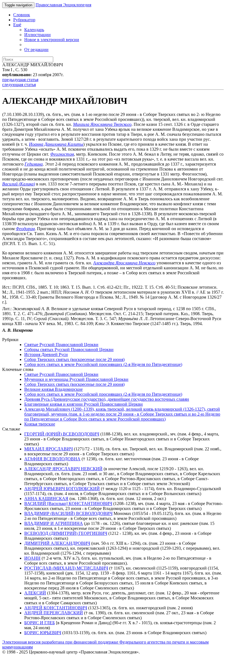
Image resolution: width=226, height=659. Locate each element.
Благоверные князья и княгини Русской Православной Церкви (83, 404)
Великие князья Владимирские (53, 389)
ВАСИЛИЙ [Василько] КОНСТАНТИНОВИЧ (68, 503)
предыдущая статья (20, 79)
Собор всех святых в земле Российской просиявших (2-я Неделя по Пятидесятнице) (103, 364)
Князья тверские (39, 424)
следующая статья (19, 84)
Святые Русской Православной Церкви (61, 344)
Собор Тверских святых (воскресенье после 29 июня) (74, 359)
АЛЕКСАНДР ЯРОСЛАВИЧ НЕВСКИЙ (63, 468)
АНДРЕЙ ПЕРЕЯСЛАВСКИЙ (53, 612)
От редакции (36, 49)
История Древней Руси (46, 354)
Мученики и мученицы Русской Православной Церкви (76, 379)
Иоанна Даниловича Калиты (56, 144)
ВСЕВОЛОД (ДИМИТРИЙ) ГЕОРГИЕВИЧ (65, 533)
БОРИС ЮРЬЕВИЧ (42, 632)
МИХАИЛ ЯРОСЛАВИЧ (48, 449)
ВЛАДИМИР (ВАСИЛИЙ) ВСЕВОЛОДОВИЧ (68, 513)
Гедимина (34, 164)
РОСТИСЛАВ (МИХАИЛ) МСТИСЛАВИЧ (66, 568)
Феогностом (62, 154)
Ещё (17, 24)
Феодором (25, 228)
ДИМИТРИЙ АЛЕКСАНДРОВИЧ (57, 543)
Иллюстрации (37, 34)
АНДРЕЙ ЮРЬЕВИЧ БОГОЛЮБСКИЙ (62, 488)
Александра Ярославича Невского (124, 263)
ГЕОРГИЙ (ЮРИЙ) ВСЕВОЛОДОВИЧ (61, 434)
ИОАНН (32, 558)
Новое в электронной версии (51, 39)
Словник (21, 14)
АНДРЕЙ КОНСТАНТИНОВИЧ (55, 607)
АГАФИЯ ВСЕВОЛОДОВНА (52, 458)
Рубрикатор (24, 19)
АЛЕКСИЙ (35, 593)
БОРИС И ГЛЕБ (39, 622)
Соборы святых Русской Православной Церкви (69, 349)
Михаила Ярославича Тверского (102, 124)
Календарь (34, 29)
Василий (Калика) (18, 184)
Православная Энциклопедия (63, 4)
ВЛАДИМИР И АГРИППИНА (53, 523)
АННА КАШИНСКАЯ (46, 498)
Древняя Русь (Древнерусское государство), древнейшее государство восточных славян (106, 399)
